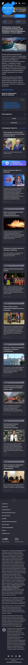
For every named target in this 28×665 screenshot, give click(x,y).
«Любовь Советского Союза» (18, 584)
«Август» (9, 584)
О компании (4, 503)
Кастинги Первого (6, 515)
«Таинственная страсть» (7, 589)
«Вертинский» (16, 587)
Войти (23, 3)
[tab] (20, 16)
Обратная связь (5, 524)
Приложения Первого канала (8, 512)
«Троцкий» (4, 587)
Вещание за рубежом (19, 541)
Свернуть (14, 500)
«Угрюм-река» (13, 586)
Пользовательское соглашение (9, 521)
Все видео (4, 518)
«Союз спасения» (6, 586)
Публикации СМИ (6, 533)
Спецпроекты (5, 506)
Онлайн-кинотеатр (6, 509)
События (4, 530)
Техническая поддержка (7, 527)
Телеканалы (19, 626)
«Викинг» (20, 586)
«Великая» (9, 587)
